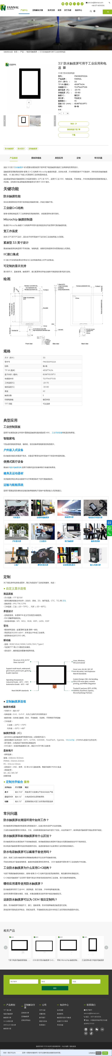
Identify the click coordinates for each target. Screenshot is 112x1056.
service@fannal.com (95, 3)
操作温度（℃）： (65, 90)
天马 (64, 601)
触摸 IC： (62, 95)
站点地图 (65, 1046)
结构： (60, 106)
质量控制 (42, 1014)
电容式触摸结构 (15, 467)
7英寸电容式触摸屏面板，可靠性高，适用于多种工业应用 (19, 960)
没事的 (105, 1053)
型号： (60, 76)
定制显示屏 (25, 1013)
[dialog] (56, 1052)
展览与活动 (43, 1021)
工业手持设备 (57, 433)
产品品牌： (62, 79)
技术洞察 (60, 1010)
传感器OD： (63, 87)
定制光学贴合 (26, 1020)
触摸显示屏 (7, 1018)
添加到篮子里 (72, 129)
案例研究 (60, 1014)
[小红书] (74, 3)
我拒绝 (98, 1053)
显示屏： (61, 98)
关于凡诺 (42, 1010)
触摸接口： (62, 101)
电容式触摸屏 (8, 1014)
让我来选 (92, 1053)
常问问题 (60, 1025)
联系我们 (42, 1025)
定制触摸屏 (33, 149)
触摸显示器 (7, 1029)
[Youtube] (66, 3)
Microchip (70, 740)
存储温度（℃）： (65, 92)
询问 (72, 124)
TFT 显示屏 (7, 1010)
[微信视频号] (78, 3)
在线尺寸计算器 (62, 1021)
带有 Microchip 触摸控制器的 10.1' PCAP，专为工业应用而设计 (68, 960)
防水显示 (21, 149)
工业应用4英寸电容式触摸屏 (93, 960)
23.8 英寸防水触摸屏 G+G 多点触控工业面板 (44, 960)
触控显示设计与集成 (64, 1018)
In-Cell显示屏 (8, 1021)
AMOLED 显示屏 (10, 1025)
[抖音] (82, 3)
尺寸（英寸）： (64, 81)
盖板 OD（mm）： (66, 103)
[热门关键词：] (91, 11)
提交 (54, 988)
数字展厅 (42, 1018)
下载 (73, 135)
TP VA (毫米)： (64, 84)
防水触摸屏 (9, 149)
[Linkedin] (62, 3)
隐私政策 (73, 1046)
